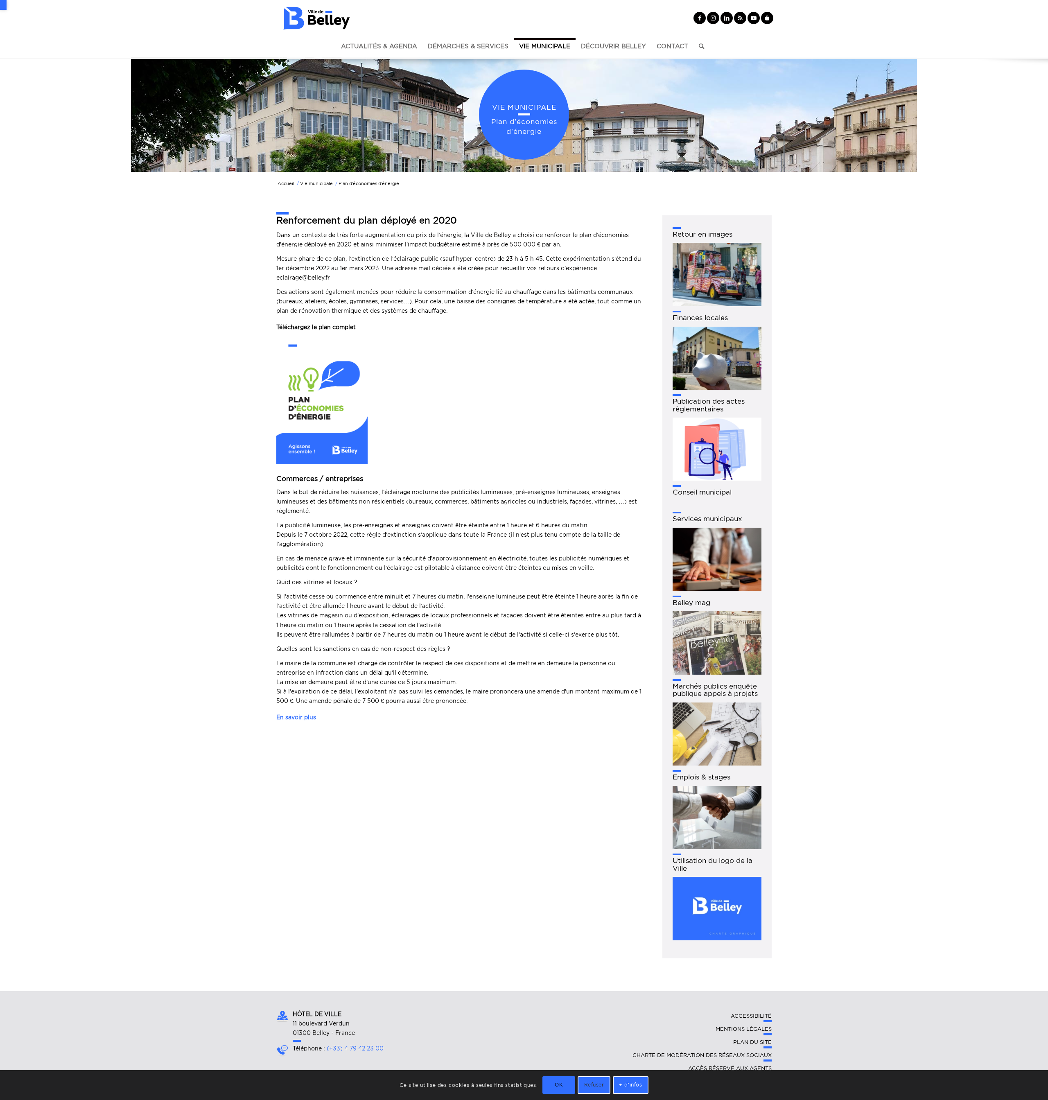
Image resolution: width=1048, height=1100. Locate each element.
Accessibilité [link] (751, 1016)
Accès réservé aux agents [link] (730, 1068)
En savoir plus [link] (296, 717)
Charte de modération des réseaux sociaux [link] (702, 1055)
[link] (3, 5)
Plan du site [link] (752, 1042)
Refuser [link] (594, 1085)
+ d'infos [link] (630, 1085)
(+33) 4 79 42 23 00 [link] (355, 1048)
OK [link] (559, 1085)
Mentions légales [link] (744, 1029)
